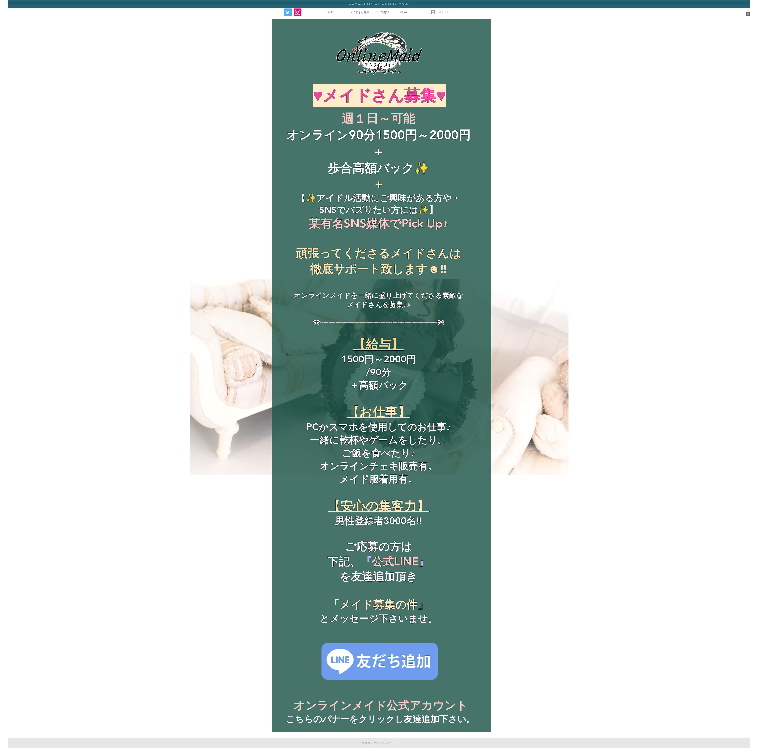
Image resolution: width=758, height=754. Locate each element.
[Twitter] (288, 12)
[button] (748, 13)
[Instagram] (297, 12)
